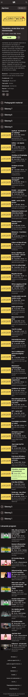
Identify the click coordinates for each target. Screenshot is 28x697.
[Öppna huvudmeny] (2, 2)
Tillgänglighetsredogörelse (13, 685)
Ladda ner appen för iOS (13, 660)
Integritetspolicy (13, 688)
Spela (8, 37)
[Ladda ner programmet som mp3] (7, 94)
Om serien (21, 8)
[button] (14, 109)
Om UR (13, 681)
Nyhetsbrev (13, 671)
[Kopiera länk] (3, 94)
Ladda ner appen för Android (13, 663)
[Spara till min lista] (18, 37)
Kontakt (13, 674)
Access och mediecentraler (13, 678)
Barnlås (14, 667)
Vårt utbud (13, 656)
